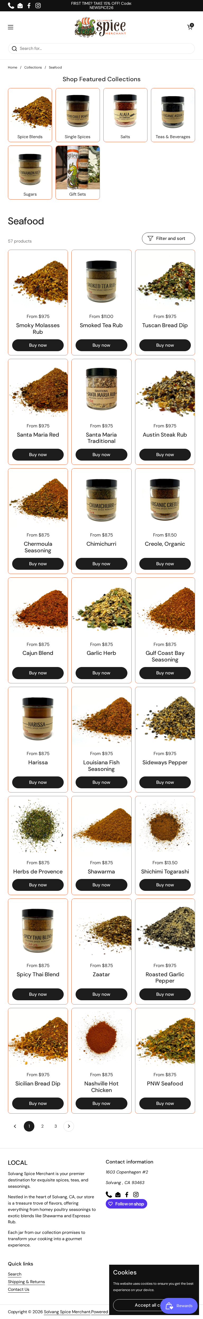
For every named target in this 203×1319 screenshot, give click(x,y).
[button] (189, 27)
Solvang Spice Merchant (67, 1312)
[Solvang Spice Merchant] (100, 27)
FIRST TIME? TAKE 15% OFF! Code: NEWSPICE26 (101, 5)
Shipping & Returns (26, 1281)
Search (14, 1274)
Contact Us (18, 1289)
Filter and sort (170, 238)
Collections (33, 67)
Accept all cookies (154, 1305)
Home (12, 67)
